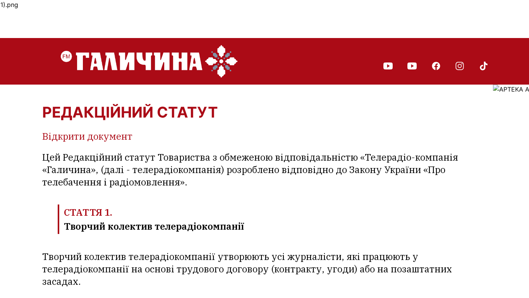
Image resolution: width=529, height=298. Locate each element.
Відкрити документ (87, 136)
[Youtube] (388, 65)
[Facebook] (436, 65)
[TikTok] (483, 65)
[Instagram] (459, 65)
